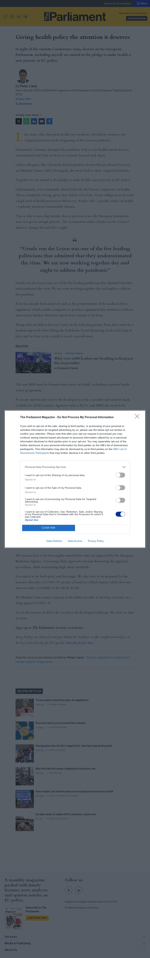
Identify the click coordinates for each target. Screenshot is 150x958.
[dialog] (75, 479)
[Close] (138, 417)
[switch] (120, 475)
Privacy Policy (96, 540)
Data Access (75, 540)
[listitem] (75, 467)
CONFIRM (48, 527)
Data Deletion (54, 540)
